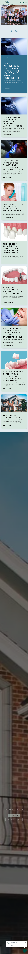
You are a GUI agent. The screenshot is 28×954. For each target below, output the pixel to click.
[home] (7, 2)
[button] (26, 3)
